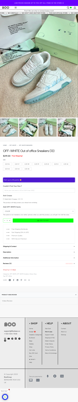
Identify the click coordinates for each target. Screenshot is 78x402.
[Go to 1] (9, 127)
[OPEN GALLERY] (39, 65)
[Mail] (25, 280)
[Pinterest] (12, 339)
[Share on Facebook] (14, 280)
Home (5, 145)
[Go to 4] (67, 127)
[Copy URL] (29, 280)
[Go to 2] (28, 127)
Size (4, 160)
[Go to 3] (47, 127)
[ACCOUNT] (75, 7)
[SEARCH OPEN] (68, 7)
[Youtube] (9, 339)
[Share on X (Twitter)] (10, 280)
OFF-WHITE (12, 145)
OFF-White (9, 276)
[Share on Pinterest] (21, 280)
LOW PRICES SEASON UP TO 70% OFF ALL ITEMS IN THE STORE (38, 3)
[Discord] (16, 339)
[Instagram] (5, 339)
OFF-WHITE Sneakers (25, 145)
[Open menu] (16, 7)
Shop (35, 274)
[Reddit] (5, 341)
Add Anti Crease (14, 199)
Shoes (31, 274)
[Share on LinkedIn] (17, 280)
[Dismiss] (63, 3)
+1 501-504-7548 (10, 334)
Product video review (9, 294)
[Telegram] (19, 339)
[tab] (39, 294)
